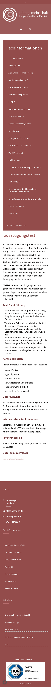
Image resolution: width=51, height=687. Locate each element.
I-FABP (11, 102)
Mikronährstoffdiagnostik (19, 123)
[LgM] (25, 15)
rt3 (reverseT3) (15, 152)
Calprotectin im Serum (18, 87)
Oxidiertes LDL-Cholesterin (20, 145)
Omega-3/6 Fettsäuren (19, 138)
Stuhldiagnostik (15, 160)
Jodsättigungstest (19, 109)
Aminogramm (14, 65)
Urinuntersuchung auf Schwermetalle (24, 199)
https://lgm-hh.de (14, 510)
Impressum (19, 659)
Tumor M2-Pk (14, 181)
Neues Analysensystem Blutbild (17, 615)
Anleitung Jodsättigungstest (13, 459)
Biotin (7, 644)
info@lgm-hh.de (13, 516)
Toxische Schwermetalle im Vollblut (24, 174)
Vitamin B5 (13, 213)
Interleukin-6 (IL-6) (11, 630)
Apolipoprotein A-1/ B (18, 80)
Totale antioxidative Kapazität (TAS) (24, 167)
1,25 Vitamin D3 (15, 58)
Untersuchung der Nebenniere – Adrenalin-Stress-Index (22, 190)
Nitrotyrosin (13, 131)
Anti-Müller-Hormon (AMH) (20, 72)
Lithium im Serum (16, 116)
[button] (4, 682)
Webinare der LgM (12, 622)
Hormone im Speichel (18, 94)
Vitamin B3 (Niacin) (16, 206)
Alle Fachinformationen (16, 225)
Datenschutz (31, 659)
